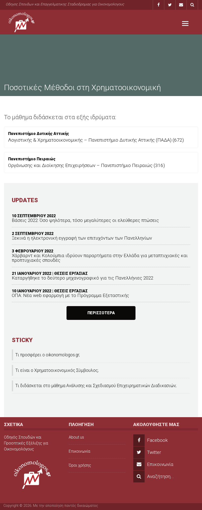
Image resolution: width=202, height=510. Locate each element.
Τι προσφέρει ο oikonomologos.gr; (47, 354)
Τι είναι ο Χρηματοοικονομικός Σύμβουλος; (57, 370)
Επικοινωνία (79, 451)
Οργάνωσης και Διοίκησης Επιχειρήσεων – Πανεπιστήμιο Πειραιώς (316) (86, 165)
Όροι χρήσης (80, 465)
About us (76, 437)
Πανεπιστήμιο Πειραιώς (31, 159)
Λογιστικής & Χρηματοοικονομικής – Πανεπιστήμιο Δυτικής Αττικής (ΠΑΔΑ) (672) (96, 140)
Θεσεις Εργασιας (71, 273)
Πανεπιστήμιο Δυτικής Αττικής (38, 133)
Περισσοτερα (101, 313)
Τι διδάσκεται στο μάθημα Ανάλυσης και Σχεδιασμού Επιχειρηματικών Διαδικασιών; (95, 385)
